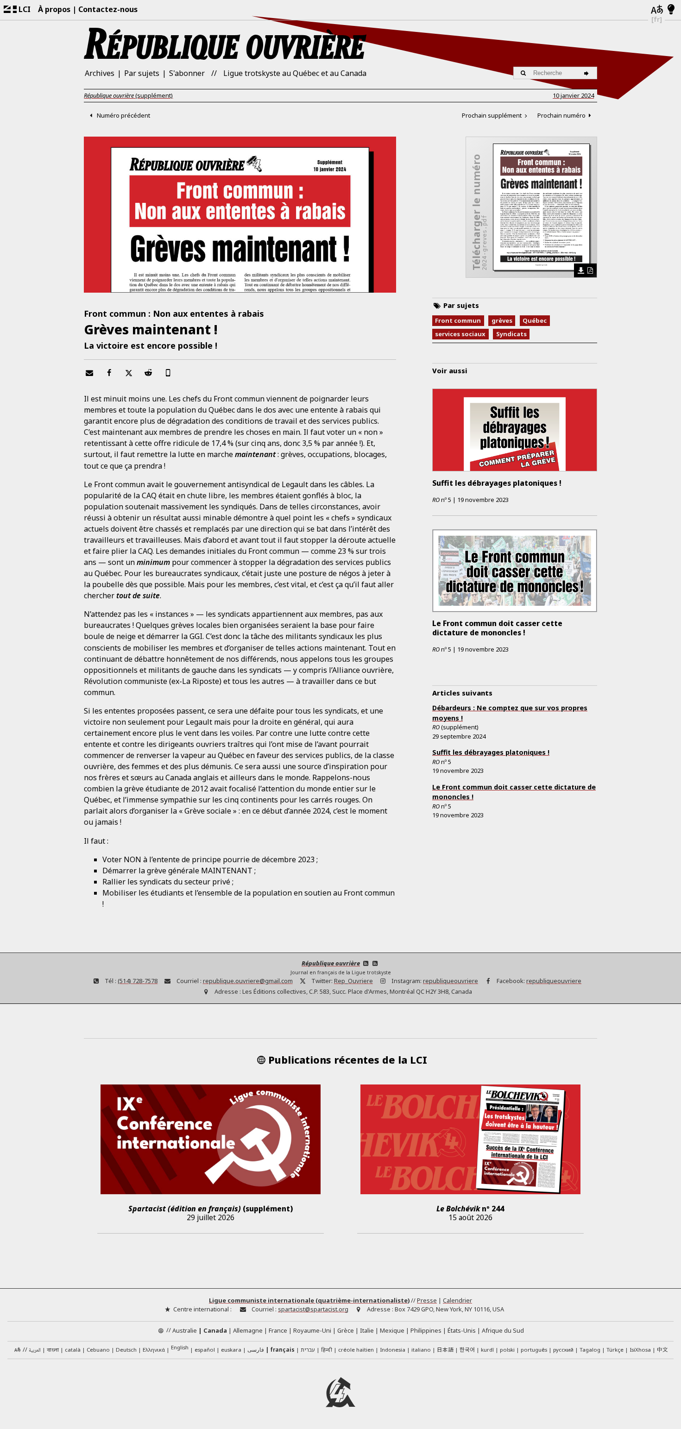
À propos (54, 9)
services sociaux (460, 334)
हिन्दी (326, 1349)
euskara (231, 1349)
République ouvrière (331, 963)
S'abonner (187, 73)
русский (563, 1349)
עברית (308, 1349)
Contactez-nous (108, 9)
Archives (99, 73)
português (534, 1349)
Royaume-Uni (312, 1330)
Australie (184, 1330)
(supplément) (128, 95)
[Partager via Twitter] (128, 373)
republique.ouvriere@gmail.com (248, 981)
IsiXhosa (640, 1349)
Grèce (345, 1330)
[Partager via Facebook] (109, 373)
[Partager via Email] (89, 373)
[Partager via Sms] (168, 373)
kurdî (487, 1349)
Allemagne (248, 1330)
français (282, 1349)
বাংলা (53, 1350)
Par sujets (141, 73)
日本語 (445, 1349)
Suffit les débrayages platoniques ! (490, 752)
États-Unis (462, 1330)
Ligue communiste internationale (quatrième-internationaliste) (309, 1300)
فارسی (255, 1349)
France (278, 1330)
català (73, 1349)
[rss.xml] (375, 963)
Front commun (458, 320)
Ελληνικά (154, 1349)
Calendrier (457, 1300)
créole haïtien (356, 1349)
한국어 (467, 1349)
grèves (502, 320)
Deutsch (126, 1349)
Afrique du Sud (503, 1330)
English (180, 1349)
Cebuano (98, 1349)
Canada (215, 1330)
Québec (535, 320)
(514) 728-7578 (138, 981)
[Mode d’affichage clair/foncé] (671, 10)
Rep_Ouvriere (353, 981)
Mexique (392, 1330)
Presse (427, 1300)
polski (507, 1349)
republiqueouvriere (450, 981)
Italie (367, 1330)
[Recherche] (587, 73)
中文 (662, 1349)
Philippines (425, 1330)
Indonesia (392, 1349)
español (205, 1349)
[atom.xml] (365, 963)
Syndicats (511, 334)
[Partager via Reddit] (148, 373)
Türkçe (615, 1349)
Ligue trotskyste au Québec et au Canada (294, 73)
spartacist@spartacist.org (313, 1309)
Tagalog (590, 1349)
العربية (35, 1350)
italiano (421, 1349)
